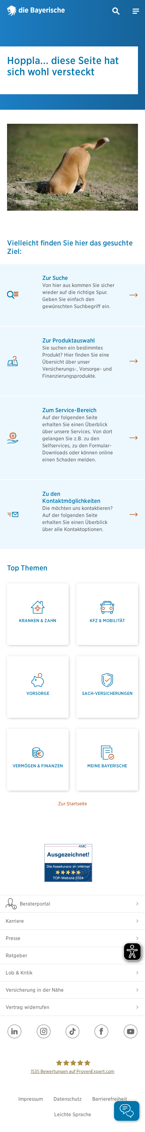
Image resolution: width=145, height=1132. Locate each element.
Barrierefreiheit (109, 1099)
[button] (116, 11)
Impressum (30, 1099)
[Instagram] (44, 1031)
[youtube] (131, 1031)
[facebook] (101, 1031)
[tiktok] (72, 1031)
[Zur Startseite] (36, 11)
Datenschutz (67, 1099)
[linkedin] (14, 1031)
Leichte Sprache (72, 1114)
